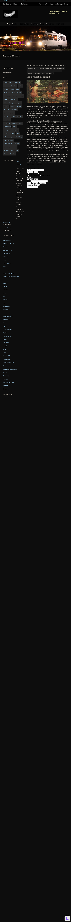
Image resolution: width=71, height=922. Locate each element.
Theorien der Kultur (30, 73)
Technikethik (6, 356)
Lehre (4, 293)
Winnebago (6, 150)
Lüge (4, 303)
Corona (5, 247)
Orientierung (14, 109)
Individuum (15, 96)
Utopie (5, 372)
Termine (15, 24)
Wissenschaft (14, 150)
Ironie (4, 280)
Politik (4, 326)
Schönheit (51, 71)
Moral (4, 313)
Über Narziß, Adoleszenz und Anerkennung (47, 65)
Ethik (4, 266)
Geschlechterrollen (9, 89)
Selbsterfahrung (8, 136)
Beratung (34, 24)
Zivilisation (51, 73)
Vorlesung (6, 376)
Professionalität (7, 329)
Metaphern (18, 103)
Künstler (5, 286)
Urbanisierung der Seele (39, 73)
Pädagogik (15, 130)
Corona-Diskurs (7, 250)
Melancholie (6, 306)
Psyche (40, 71)
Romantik (12, 133)
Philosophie (7, 119)
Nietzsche (6, 109)
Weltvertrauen (7, 147)
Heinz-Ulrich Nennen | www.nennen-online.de (13, 1)
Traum (4, 366)
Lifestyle (5, 300)
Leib (4, 296)
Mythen (12, 106)
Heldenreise (7, 92)
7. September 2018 (31, 68)
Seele (55, 71)
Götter (17, 89)
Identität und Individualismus (58, 68)
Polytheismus (7, 126)
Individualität (7, 96)
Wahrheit (5, 379)
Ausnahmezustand (8, 243)
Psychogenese (7, 130)
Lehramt (5, 290)
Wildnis (15, 147)
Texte (42, 24)
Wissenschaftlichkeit (8, 382)
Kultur (21, 96)
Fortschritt (14, 86)
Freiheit (20, 86)
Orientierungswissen (9, 113)
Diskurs (5, 260)
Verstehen (16, 143)
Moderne (28, 71)
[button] (67, 918)
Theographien (59, 71)
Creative (5, 257)
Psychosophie (45, 71)
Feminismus (6, 270)
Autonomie (6, 86)
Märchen (18, 106)
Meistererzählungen (9, 103)
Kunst (4, 283)
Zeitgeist (46, 73)
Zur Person (50, 24)
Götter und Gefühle (48, 68)
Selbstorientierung (8, 140)
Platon (20, 123)
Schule (5, 349)
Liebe (5, 99)
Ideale (13, 92)
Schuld (5, 346)
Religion (6, 133)
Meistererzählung (13, 99)
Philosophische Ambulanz (10, 123)
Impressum (60, 24)
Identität (19, 92)
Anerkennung (7, 82)
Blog (8, 24)
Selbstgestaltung (18, 136)
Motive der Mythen (34, 71)
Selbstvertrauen (8, 143)
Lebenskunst (24, 24)
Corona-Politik (7, 253)
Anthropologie (41, 68)
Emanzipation (7, 263)
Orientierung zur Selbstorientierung (13, 116)
